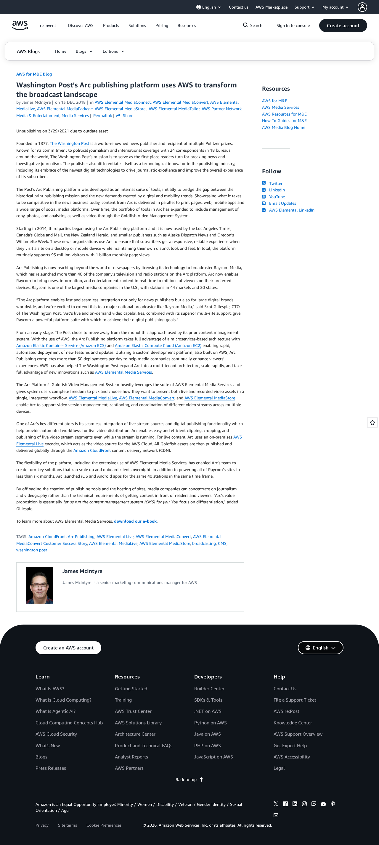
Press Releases (51, 768)
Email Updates (281, 203)
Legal (279, 768)
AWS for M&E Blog (34, 73)
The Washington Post (69, 143)
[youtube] (323, 804)
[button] (80, 25)
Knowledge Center (293, 723)
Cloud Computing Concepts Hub (69, 723)
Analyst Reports (131, 757)
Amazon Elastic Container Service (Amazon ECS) (61, 345)
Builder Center (209, 689)
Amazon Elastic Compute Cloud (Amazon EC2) (158, 345)
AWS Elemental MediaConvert (146, 397)
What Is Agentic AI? (56, 711)
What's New (48, 745)
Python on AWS (210, 723)
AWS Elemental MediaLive (93, 397)
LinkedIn (276, 189)
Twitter (274, 183)
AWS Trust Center (133, 711)
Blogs (41, 757)
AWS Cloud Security (56, 734)
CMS (222, 543)
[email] (276, 816)
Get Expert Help (290, 745)
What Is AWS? (50, 689)
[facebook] (285, 804)
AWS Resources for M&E (284, 113)
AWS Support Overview (298, 734)
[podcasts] (332, 804)
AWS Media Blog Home (283, 127)
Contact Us (285, 689)
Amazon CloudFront (92, 450)
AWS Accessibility (292, 757)
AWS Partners (129, 768)
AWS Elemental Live (115, 536)
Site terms (67, 825)
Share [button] (127, 115)
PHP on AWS (207, 745)
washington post (31, 549)
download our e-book (135, 521)
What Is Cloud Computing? (63, 700)
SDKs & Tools (208, 700)
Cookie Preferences (103, 825)
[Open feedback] (372, 422)
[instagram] (304, 804)
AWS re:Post (286, 711)
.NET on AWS (207, 711)
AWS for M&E (274, 100)
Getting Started (131, 689)
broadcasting (204, 543)
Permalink (102, 115)
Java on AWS (207, 734)
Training (123, 700)
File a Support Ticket (295, 700)
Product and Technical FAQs (143, 745)
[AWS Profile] (362, 7)
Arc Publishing (81, 536)
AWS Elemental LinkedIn (290, 209)
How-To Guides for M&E (284, 120)
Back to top (186, 779)
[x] (276, 804)
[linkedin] (295, 804)
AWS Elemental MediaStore (209, 397)
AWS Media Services (280, 107)
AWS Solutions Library (138, 723)
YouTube (276, 196)
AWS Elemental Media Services (123, 372)
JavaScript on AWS (213, 757)
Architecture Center (135, 734)
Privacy (42, 825)
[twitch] (313, 804)
